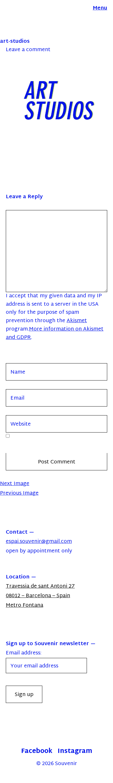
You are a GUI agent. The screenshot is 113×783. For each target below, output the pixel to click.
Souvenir (66, 764)
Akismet (77, 321)
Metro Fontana (24, 605)
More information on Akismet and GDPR (54, 333)
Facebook (36, 751)
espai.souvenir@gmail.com (39, 541)
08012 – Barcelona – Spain (38, 596)
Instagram (75, 751)
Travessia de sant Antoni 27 (40, 586)
